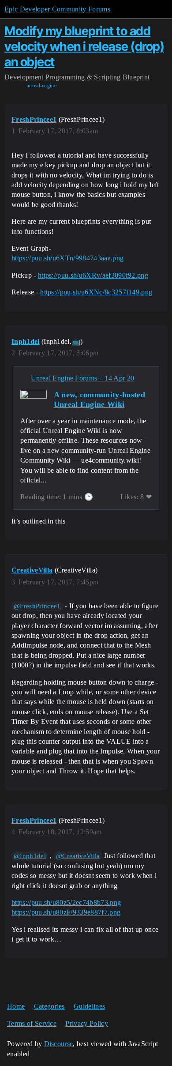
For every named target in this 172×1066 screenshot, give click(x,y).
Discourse (58, 1043)
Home (16, 1006)
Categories (49, 1006)
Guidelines (89, 1006)
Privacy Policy (86, 1023)
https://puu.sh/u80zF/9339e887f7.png (65, 912)
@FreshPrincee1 (37, 606)
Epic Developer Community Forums (57, 9)
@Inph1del (30, 855)
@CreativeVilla (78, 855)
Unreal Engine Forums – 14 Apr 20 (82, 378)
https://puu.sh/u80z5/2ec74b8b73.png (66, 902)
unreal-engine (41, 86)
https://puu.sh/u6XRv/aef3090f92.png (93, 275)
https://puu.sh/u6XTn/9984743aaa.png (67, 258)
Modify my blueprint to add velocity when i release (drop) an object (84, 46)
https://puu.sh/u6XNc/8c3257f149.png (96, 292)
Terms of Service (31, 1023)
